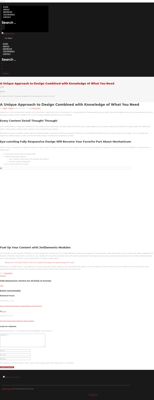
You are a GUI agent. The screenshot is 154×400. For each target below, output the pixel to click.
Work (10, 273)
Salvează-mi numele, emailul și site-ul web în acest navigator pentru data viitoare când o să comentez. (38, 363)
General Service (7, 389)
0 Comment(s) (35, 108)
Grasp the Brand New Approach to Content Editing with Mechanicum (21, 306)
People (2, 91)
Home (2, 87)
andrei (4, 108)
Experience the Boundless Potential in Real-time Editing (17, 321)
